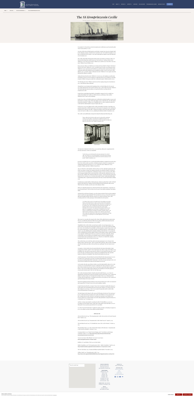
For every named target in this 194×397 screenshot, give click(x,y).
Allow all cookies (187, 394)
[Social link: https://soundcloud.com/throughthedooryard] (123, 377)
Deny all (178, 394)
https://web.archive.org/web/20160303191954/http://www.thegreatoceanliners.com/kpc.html (96, 353)
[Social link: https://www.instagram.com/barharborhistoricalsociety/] (118, 377)
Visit (113, 4)
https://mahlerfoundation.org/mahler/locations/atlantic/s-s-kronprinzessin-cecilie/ (94, 346)
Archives (135, 4)
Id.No (97, 332)
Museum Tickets (161, 4)
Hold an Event (142, 4)
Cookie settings (171, 394)
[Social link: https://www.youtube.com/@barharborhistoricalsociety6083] (120, 377)
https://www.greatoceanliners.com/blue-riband (87, 339)
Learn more (55, 395)
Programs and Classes (152, 4)
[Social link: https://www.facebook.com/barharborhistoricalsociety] (115, 377)
